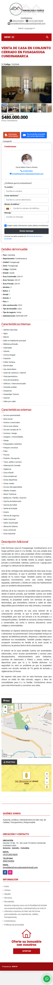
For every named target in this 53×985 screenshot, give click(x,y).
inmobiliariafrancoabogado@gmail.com (27, 174)
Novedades (9, 901)
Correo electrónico (11, 195)
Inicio (6, 886)
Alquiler (7, 894)
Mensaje (8, 213)
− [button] (5, 711)
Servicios (8, 898)
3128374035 (28, 171)
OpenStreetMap (45, 757)
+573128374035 (36, 21)
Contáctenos (10, 921)
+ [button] (5, 707)
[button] (49, 68)
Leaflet (30, 757)
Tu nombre (9, 187)
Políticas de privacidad (14, 925)
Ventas (7, 890)
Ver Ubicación (22, 781)
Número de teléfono (12, 204)
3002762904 (18, 21)
